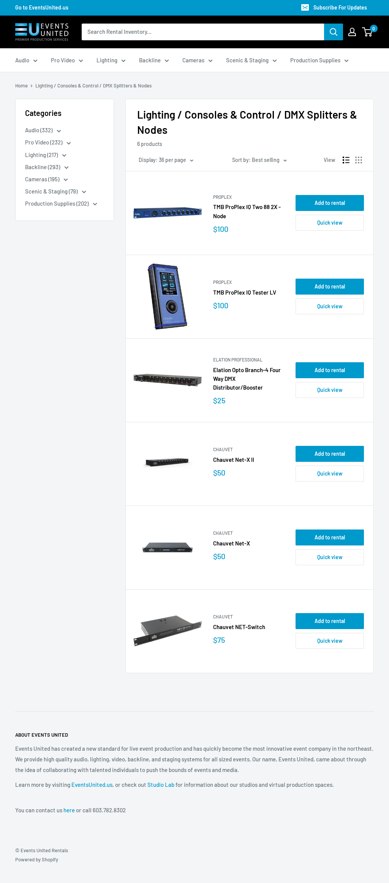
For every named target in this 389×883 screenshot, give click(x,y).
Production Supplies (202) (57, 203)
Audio (22, 60)
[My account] (352, 32)
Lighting (106, 60)
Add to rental (330, 203)
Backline (150, 60)
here (69, 810)
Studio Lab (160, 784)
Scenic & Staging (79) (52, 191)
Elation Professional (237, 359)
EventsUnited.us (91, 784)
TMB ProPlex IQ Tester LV (244, 292)
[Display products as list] (346, 160)
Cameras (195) (42, 179)
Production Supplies (315, 60)
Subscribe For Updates (340, 7)
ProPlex (222, 197)
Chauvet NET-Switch (239, 626)
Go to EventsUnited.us (41, 7)
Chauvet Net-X (231, 543)
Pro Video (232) (44, 142)
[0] (367, 31)
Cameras (193, 60)
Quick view (330, 222)
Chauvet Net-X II (233, 459)
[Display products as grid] (358, 160)
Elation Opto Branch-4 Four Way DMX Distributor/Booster (247, 378)
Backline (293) (43, 166)
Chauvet (223, 449)
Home (21, 85)
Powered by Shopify (36, 859)
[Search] (333, 32)
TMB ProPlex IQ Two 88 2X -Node (247, 211)
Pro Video (63, 60)
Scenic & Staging (247, 60)
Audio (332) (39, 130)
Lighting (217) (42, 154)
